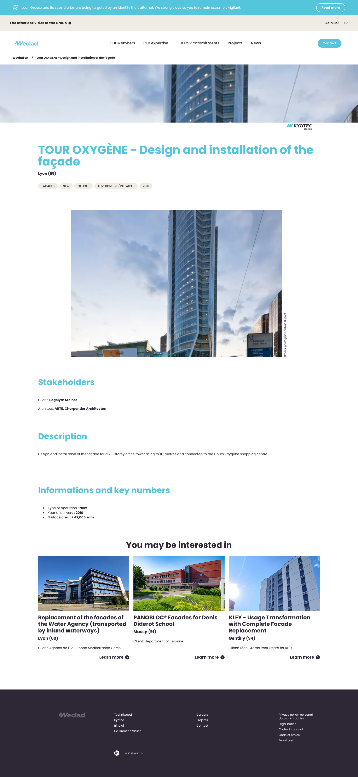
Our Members (122, 43)
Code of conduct (291, 729)
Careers (202, 715)
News (256, 43)
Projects (235, 43)
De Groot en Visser (127, 731)
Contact (329, 43)
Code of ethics (289, 735)
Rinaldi (119, 725)
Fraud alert (286, 740)
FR (346, 23)
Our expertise (155, 43)
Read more (331, 7)
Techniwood (123, 715)
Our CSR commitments (198, 43)
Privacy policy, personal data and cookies (296, 716)
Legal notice (287, 724)
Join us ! (332, 23)
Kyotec (119, 720)
